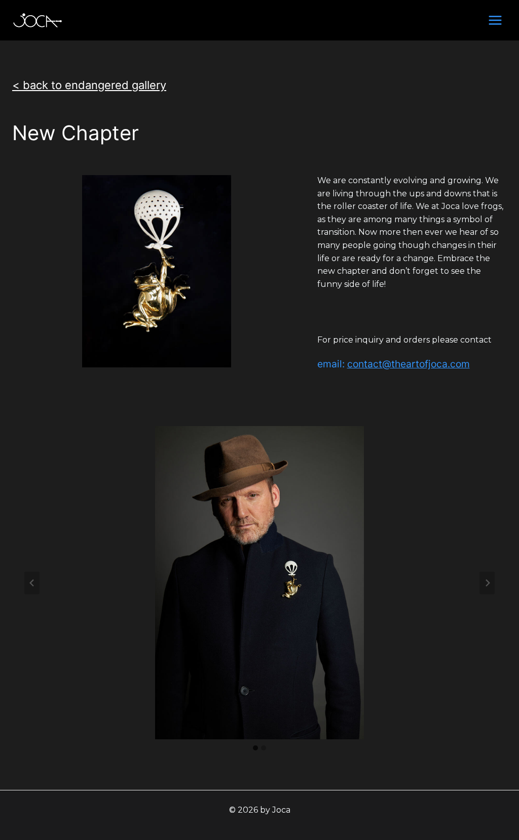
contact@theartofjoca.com (408, 364)
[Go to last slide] (32, 582)
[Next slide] (487, 582)
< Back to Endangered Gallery (89, 85)
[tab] (255, 747)
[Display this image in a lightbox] (259, 582)
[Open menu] (495, 20)
